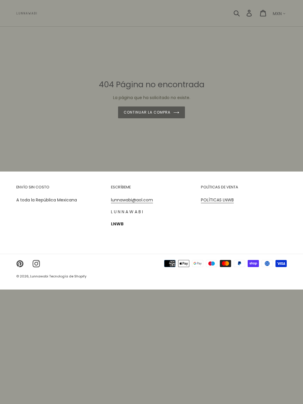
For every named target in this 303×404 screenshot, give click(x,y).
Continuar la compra (147, 112)
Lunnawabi (39, 276)
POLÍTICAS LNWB (217, 200)
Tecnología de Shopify (67, 276)
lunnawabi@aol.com (132, 200)
